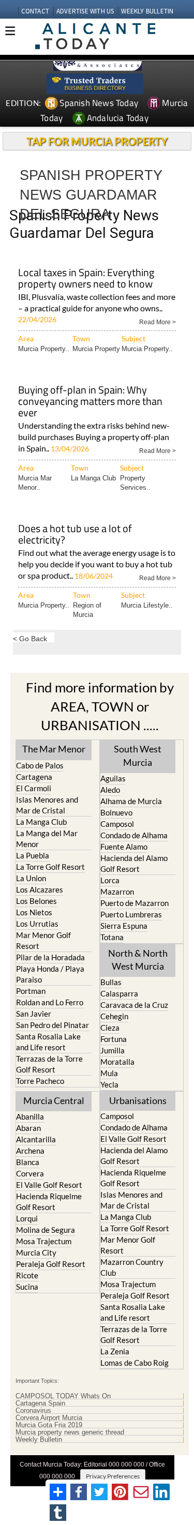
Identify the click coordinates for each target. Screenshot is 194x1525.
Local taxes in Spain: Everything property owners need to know (86, 279)
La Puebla (32, 855)
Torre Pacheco (40, 1080)
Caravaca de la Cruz (134, 1004)
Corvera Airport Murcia (49, 1418)
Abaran (28, 1128)
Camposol (117, 823)
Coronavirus (33, 1411)
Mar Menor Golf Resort (43, 940)
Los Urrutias (37, 923)
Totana (112, 937)
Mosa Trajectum (43, 1241)
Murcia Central (53, 1100)
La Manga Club (93, 478)
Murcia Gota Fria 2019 (49, 1425)
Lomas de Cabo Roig (134, 1362)
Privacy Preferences (113, 1476)
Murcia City (36, 1252)
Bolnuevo (116, 812)
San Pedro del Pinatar (52, 1025)
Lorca (110, 880)
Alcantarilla (36, 1139)
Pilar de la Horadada (50, 957)
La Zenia (114, 1351)
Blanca (27, 1162)
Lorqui (27, 1218)
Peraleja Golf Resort (50, 1264)
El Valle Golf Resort (49, 1184)
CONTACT (35, 11)
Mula (109, 1073)
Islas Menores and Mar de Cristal (47, 805)
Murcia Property (96, 349)
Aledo (110, 789)
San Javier (33, 1013)
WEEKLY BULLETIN (147, 11)
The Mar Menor (53, 748)
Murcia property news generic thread (70, 1432)
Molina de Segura (45, 1229)
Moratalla (117, 1061)
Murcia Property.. (43, 349)
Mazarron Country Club (131, 1267)
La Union (31, 878)
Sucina (27, 1286)
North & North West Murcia (138, 959)
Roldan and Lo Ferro (49, 1002)
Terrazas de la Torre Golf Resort (49, 1064)
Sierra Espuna (123, 925)
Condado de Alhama (134, 835)
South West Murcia (137, 755)
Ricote (27, 1275)
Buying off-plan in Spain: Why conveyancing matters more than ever (90, 402)
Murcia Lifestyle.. (147, 605)
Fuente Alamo (123, 846)
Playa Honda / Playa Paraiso (50, 974)
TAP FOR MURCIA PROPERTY (97, 141)
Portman (31, 990)
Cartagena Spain (40, 1403)
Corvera (30, 1173)
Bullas (111, 982)
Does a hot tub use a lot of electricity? (75, 535)
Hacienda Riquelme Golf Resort (49, 1201)
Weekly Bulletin (39, 1440)
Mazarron (117, 891)
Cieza (110, 1027)
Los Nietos (34, 912)
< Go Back (30, 638)
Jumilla (112, 1050)
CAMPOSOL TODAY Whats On (63, 1396)
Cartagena (34, 776)
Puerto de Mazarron (134, 903)
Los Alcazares (39, 889)
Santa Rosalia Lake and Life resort (48, 1042)
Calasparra (119, 993)
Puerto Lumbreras (131, 914)
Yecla (109, 1084)
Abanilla (30, 1116)
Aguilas (113, 778)
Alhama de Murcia (131, 801)
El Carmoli (33, 788)
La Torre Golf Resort (50, 866)
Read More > (157, 321)
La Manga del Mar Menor (47, 838)
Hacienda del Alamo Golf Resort (134, 863)
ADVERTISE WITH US (85, 11)
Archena (30, 1150)
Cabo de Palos (40, 765)
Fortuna (113, 1039)
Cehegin (114, 1016)
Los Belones (36, 900)
